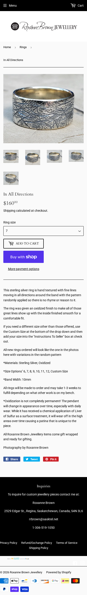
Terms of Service (66, 542)
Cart (80, 5)
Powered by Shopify (58, 572)
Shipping (9, 210)
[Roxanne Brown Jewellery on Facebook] (75, 564)
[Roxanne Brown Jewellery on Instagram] (82, 564)
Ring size (9, 222)
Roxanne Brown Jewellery (26, 572)
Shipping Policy (38, 548)
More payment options (23, 269)
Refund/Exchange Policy (36, 542)
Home (7, 47)
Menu (13, 5)
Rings (23, 47)
